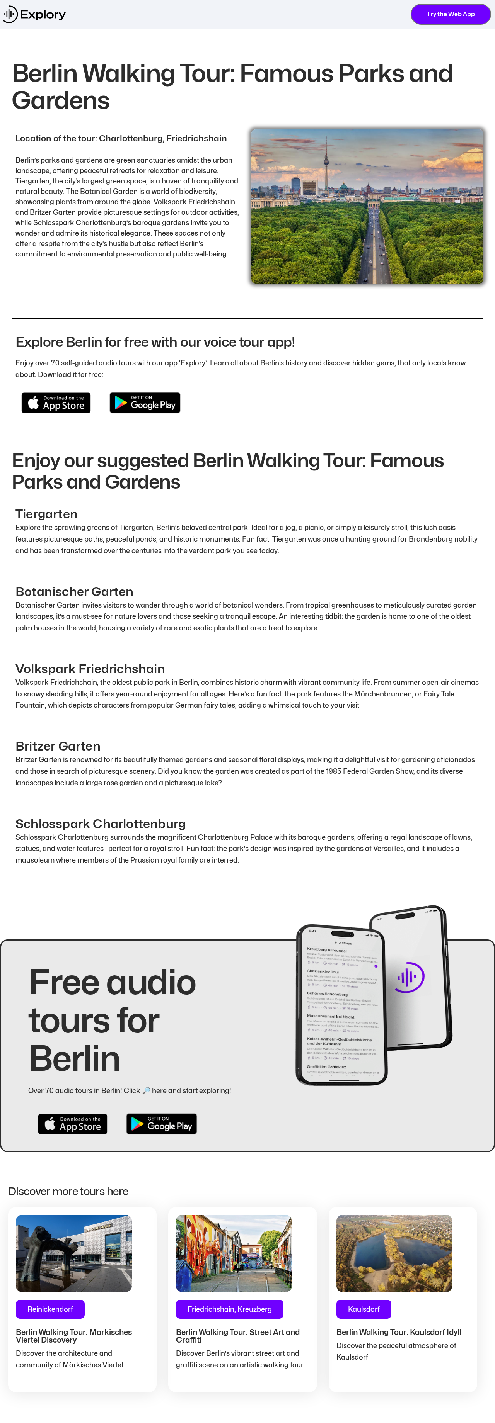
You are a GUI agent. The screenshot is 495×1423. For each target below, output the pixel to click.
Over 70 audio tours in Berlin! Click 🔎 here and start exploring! (129, 1091)
